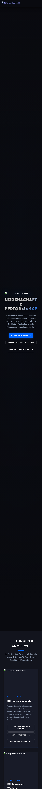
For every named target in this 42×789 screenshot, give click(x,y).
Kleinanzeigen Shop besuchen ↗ (21, 727)
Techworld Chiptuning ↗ (21, 350)
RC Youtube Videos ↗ (21, 735)
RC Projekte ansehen (21, 335)
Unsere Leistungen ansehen (21, 343)
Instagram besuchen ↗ (21, 741)
